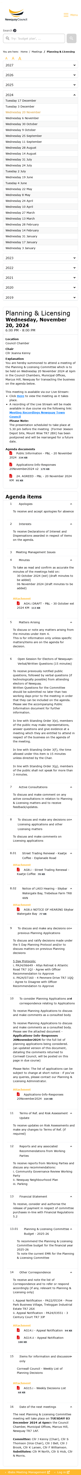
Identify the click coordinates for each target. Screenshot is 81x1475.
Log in (61, 1472)
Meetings (37, 51)
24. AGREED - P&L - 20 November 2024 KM (40, 478)
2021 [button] (9, 277)
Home (24, 51)
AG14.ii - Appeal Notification (41, 1339)
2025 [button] (9, 85)
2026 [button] (9, 75)
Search (7, 30)
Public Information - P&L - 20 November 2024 (40, 455)
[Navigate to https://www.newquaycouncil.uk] (16, 15)
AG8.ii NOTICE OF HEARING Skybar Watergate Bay (45, 911)
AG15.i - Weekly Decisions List (42, 1390)
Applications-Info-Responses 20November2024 (40, 1096)
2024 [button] (9, 95)
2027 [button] (9, 65)
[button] (71, 38)
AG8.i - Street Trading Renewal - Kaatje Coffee (43, 872)
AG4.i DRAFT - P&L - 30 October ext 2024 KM (45, 605)
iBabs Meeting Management (27, 1472)
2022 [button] (9, 268)
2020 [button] (9, 287)
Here (20, 396)
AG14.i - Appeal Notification (47, 1330)
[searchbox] (34, 38)
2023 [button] (9, 258)
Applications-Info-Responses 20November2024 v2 (32, 466)
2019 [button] (9, 297)
